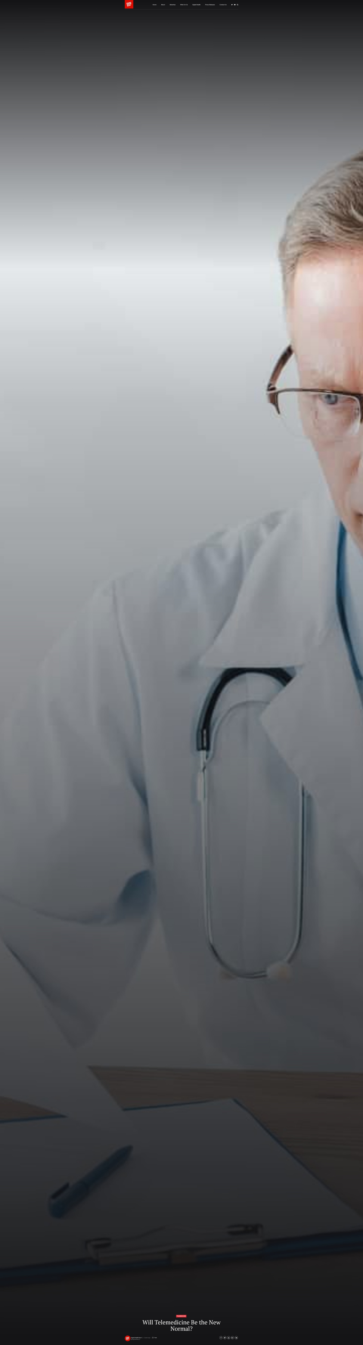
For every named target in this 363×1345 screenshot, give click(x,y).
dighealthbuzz (136, 1339)
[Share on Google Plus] (232, 1337)
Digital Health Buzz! (129, 4)
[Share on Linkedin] (228, 1337)
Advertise (173, 5)
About (163, 5)
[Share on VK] (236, 1337)
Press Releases (210, 5)
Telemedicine (181, 1316)
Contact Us (223, 5)
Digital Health (196, 5)
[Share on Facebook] (221, 1337)
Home (154, 5)
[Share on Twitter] (224, 1337)
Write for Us (184, 5)
